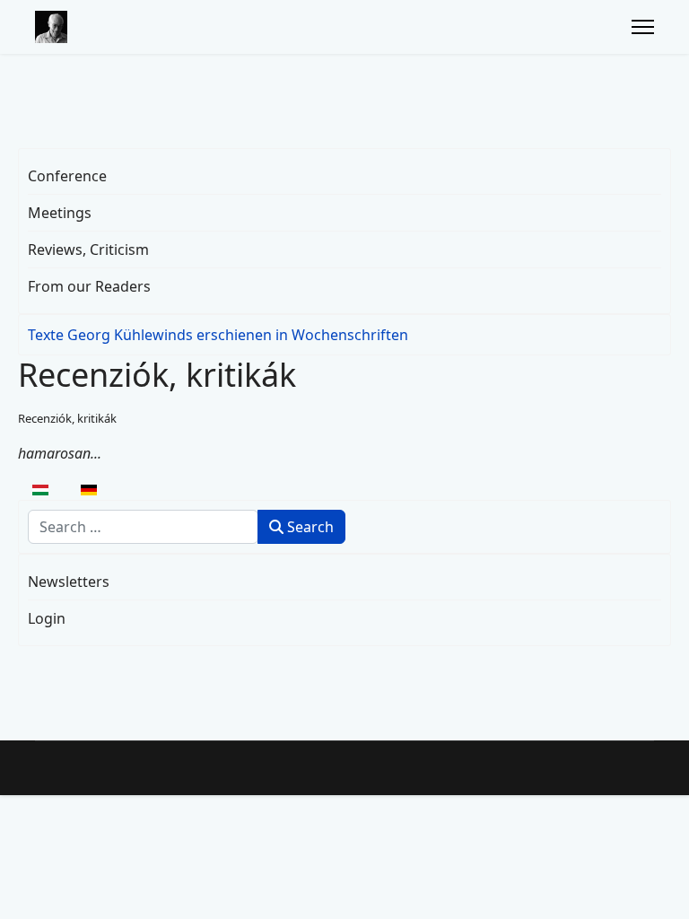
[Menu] (643, 27)
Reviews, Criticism (88, 249)
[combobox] (143, 527)
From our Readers (89, 286)
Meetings (60, 213)
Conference (67, 176)
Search (308, 527)
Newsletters (68, 581)
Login (46, 618)
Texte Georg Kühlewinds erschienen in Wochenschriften (218, 335)
